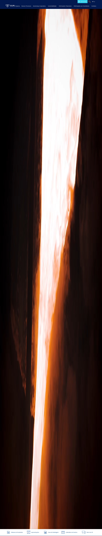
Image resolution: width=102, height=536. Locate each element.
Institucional (84, 1)
